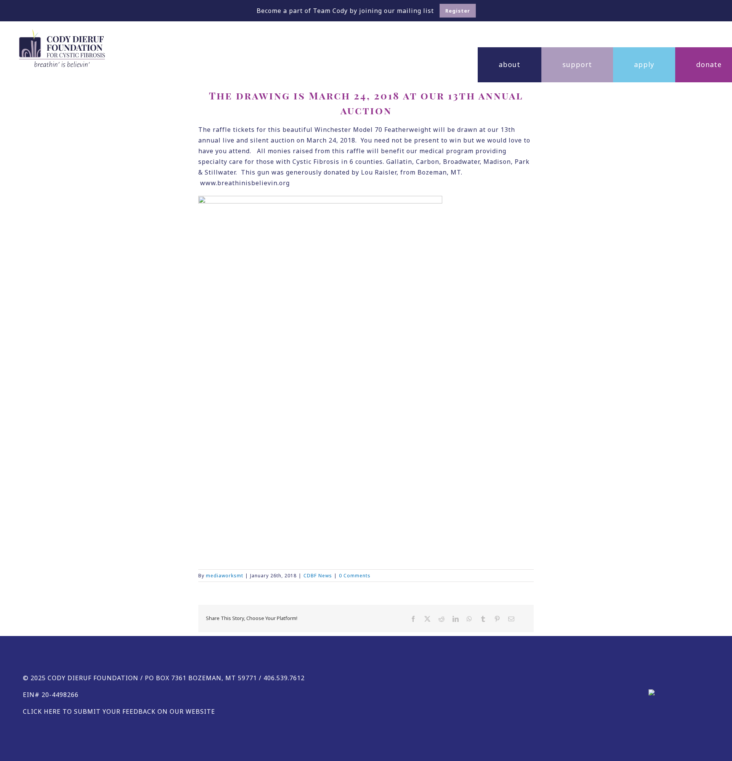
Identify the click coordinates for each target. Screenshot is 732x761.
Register (457, 10)
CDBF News (317, 575)
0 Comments (355, 575)
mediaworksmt (224, 575)
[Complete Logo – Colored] (62, 32)
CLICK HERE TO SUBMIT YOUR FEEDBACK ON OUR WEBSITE (119, 711)
